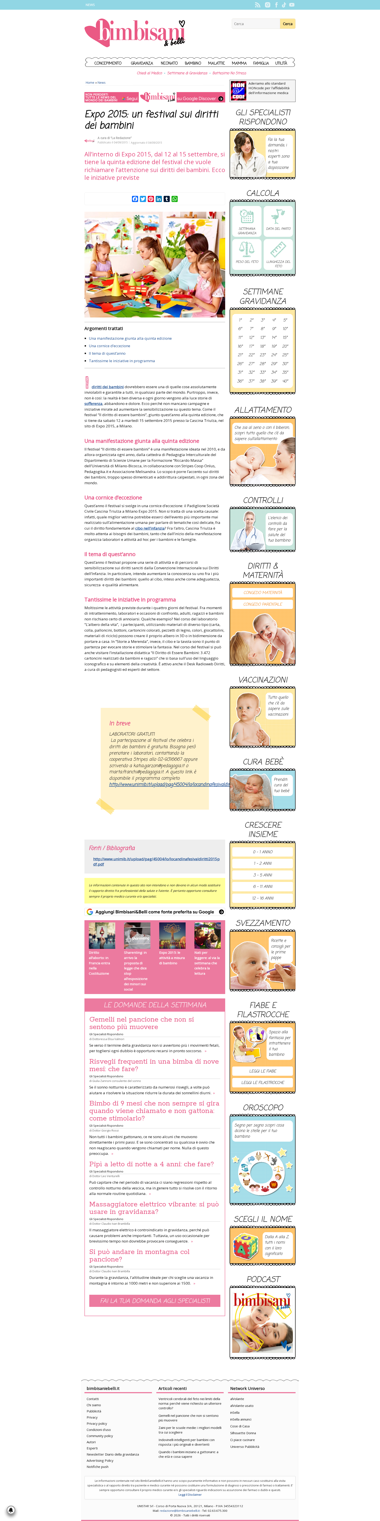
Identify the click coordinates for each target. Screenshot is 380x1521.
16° (240, 347)
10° (285, 329)
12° (251, 338)
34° (274, 373)
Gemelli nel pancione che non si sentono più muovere (141, 1023)
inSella (234, 1412)
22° (251, 355)
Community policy (100, 1436)
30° (285, 364)
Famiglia (261, 63)
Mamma (239, 63)
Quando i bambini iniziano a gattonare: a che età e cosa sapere (188, 1454)
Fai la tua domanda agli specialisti (155, 1301)
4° (274, 320)
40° (285, 381)
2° (251, 320)
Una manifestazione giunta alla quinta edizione (130, 338)
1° (240, 320)
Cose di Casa (240, 1426)
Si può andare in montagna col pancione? (139, 1256)
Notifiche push (97, 1466)
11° (240, 338)
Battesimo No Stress (229, 73)
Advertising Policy (100, 1460)
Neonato (169, 63)
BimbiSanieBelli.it (134, 33)
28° (262, 364)
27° (251, 364)
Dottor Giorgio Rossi (105, 1130)
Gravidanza (142, 63)
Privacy (92, 1417)
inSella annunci (240, 1419)
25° (285, 355)
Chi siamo (94, 1405)
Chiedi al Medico (149, 73)
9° (274, 329)
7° (251, 329)
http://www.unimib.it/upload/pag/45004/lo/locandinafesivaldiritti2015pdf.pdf (156, 861)
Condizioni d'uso (99, 1429)
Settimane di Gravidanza (187, 73)
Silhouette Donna (243, 1433)
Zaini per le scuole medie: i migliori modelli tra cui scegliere (190, 1429)
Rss (258, 5)
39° (274, 381)
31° (240, 373)
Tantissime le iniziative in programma (122, 360)
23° (262, 355)
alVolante (237, 1399)
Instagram (267, 5)
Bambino (193, 63)
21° (240, 355)
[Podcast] (262, 1322)
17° (251, 347)
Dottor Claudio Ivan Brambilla (111, 1224)
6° (240, 329)
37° (251, 381)
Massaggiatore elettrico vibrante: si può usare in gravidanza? (154, 1208)
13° (262, 338)
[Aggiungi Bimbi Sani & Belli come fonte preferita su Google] (154, 912)
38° (262, 381)
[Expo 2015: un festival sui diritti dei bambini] (154, 264)
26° (240, 364)
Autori (91, 1442)
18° (262, 347)
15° (285, 338)
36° (240, 381)
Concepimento (108, 63)
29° (274, 364)
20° (285, 347)
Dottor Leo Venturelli (106, 1176)
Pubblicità (94, 1411)
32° (251, 373)
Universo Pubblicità (244, 1446)
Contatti (93, 1399)
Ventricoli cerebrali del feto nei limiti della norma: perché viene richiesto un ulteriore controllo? (190, 1403)
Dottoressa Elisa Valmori (108, 1039)
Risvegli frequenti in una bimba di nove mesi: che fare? (154, 1065)
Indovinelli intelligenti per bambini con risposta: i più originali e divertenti (187, 1442)
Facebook (276, 5)
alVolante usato (242, 1405)
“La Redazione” (121, 138)
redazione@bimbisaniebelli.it (180, 1511)
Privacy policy (97, 1423)
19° (273, 347)
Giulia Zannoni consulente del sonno (116, 1081)
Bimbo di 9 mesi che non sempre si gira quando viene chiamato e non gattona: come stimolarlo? (154, 1111)
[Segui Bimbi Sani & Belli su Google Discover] (154, 97)
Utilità (281, 63)
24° (274, 355)
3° (262, 320)
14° (274, 338)
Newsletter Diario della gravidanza (113, 1454)
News (90, 4)
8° (262, 329)
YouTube (292, 5)
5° (285, 320)
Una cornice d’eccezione (109, 345)
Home (90, 82)
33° (262, 373)
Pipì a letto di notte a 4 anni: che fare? (151, 1164)
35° (285, 373)
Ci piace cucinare (242, 1440)
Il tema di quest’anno (107, 353)
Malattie (216, 63)
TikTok (284, 5)
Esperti (92, 1448)
